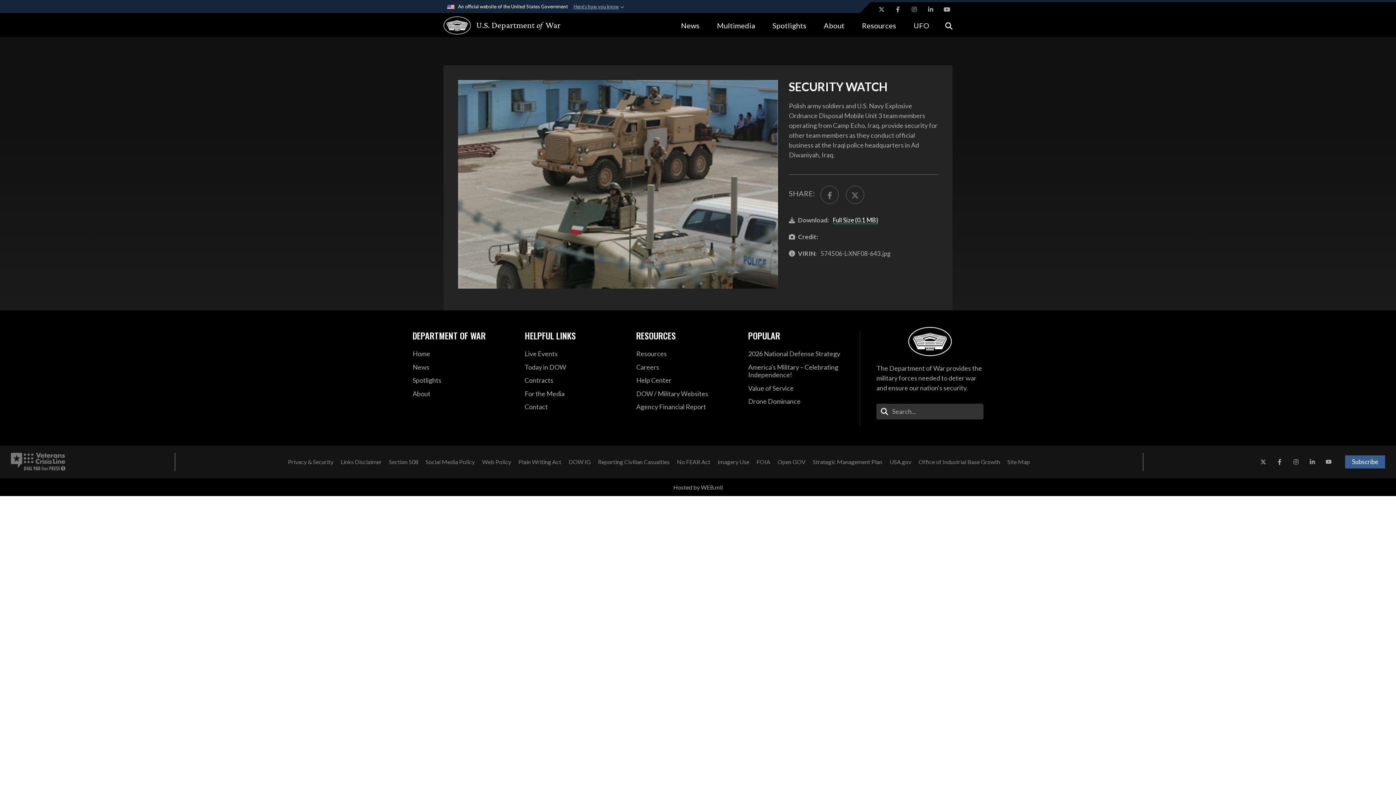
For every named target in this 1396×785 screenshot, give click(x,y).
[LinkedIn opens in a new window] (930, 9)
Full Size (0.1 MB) (855, 220)
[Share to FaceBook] (830, 195)
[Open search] (949, 25)
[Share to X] (855, 195)
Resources (879, 25)
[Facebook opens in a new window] (897, 9)
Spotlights (789, 25)
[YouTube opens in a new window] (947, 9)
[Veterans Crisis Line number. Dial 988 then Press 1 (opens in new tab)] (38, 462)
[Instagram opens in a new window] (914, 9)
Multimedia (736, 25)
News (690, 25)
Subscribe (1365, 462)
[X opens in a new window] (881, 9)
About (834, 25)
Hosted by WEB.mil (698, 487)
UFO (921, 25)
